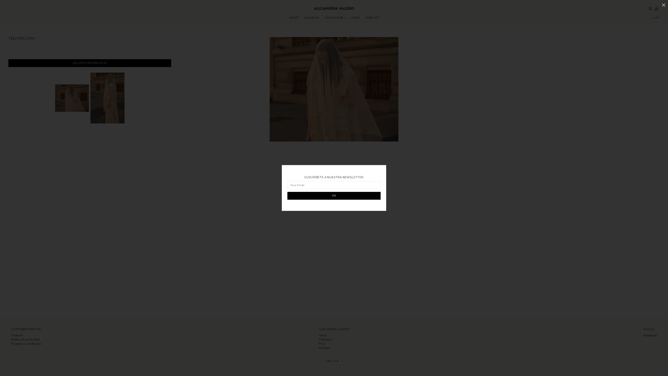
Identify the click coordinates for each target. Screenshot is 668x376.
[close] (663, 4)
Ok (334, 195)
